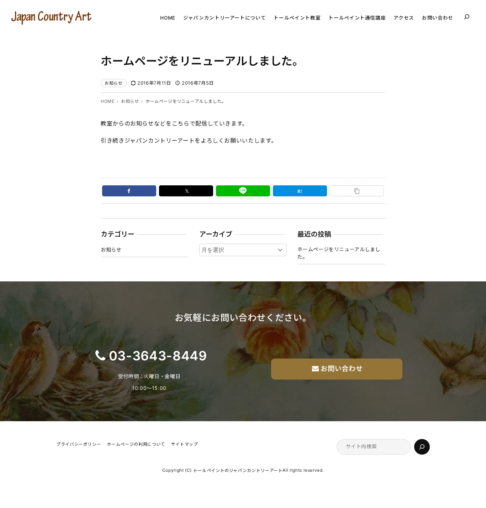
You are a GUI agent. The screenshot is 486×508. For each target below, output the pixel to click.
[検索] (422, 447)
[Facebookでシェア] (129, 190)
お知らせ (114, 83)
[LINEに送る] (243, 190)
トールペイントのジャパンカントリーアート (238, 470)
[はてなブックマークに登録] (300, 190)
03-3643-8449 (158, 356)
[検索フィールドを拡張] (467, 17)
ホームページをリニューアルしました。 (338, 253)
